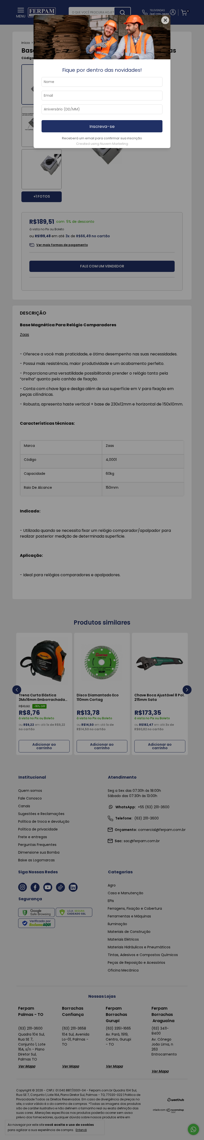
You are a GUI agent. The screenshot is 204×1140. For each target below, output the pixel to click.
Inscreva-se (102, 126)
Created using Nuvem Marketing (102, 144)
